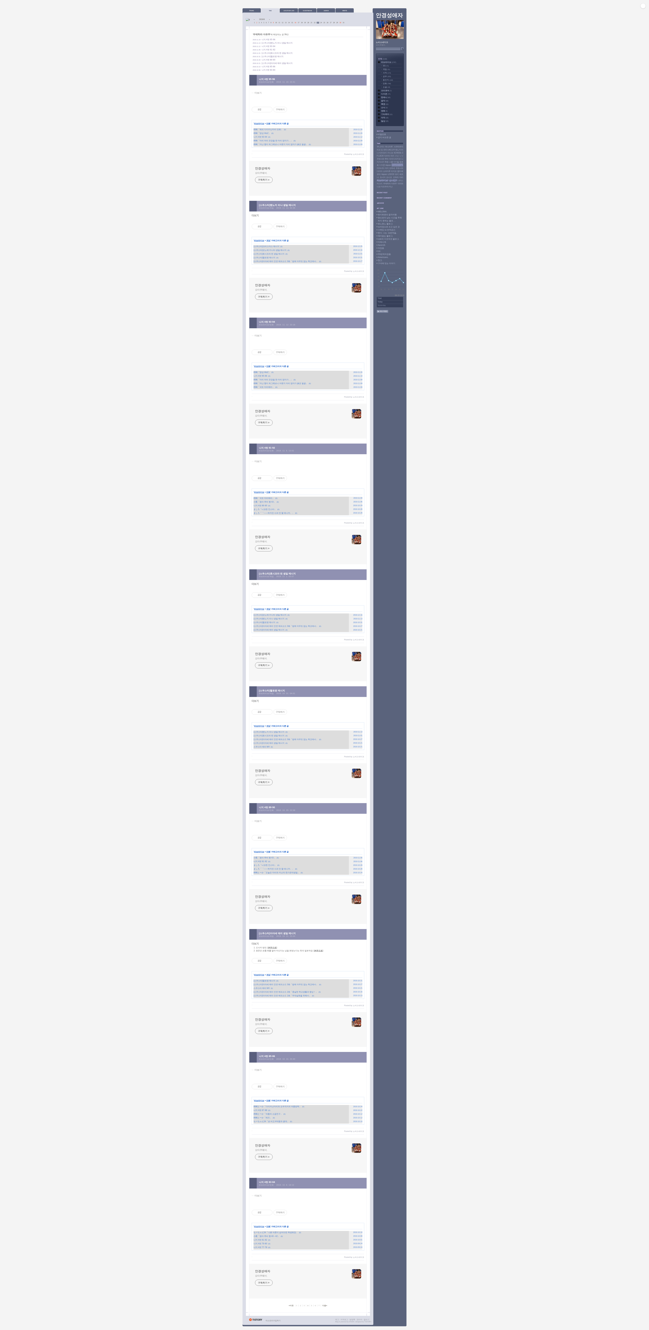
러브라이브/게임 (266, 208)
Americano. (383, 257)
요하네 (392, 168)
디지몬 (385, 94)
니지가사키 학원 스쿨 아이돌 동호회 (390, 162)
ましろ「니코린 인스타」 (265, 509)
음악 (384, 101)
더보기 (258, 92)
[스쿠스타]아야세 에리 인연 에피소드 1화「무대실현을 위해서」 (282, 995)
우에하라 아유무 (390, 183)
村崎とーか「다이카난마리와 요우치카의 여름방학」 (277, 1106)
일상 (384, 121)
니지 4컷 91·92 (268, 50)
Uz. (379, 251)
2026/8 (262, 19)
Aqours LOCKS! (387, 174)
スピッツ (399, 156)
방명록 (352, 1320)
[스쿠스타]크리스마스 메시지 (266, 246)
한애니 (385, 97)
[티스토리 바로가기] (255, 1321)
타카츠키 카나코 (386, 153)
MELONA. (382, 211)
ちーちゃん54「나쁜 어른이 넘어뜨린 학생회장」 (276, 1232)
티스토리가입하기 (273, 1321)
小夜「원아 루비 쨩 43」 (265, 502)
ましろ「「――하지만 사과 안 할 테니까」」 (274, 513)
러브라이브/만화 (266, 82)
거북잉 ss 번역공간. (387, 230)
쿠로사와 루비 (382, 159)
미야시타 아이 (383, 168)
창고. (380, 260)
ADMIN (326, 10)
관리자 (359, 1320)
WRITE (344, 10)
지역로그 (344, 1320)
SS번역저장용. (384, 254)
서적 (387, 73)
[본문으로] (272, 947)
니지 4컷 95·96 (268, 39)
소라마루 (386, 171)
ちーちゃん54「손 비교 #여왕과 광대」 (271, 1121)
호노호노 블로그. (385, 224)
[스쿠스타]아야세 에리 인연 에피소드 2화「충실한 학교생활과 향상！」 (286, 992)
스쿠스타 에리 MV (262, 747)
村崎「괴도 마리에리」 (264, 387)
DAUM (351, 1322)
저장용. (381, 248)
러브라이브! (397, 165)
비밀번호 (382, 134)
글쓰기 (366, 1320)
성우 (387, 76)
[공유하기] (264, 109)
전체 (382, 59)
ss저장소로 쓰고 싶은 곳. (389, 227)
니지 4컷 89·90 (268, 60)
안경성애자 (262, 168)
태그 (337, 1320)
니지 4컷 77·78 (260, 1247)
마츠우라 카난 (386, 186)
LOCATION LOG (289, 10)
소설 (386, 87)
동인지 (388, 80)
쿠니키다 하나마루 (385, 147)
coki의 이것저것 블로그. (388, 239)
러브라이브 (259, 123)
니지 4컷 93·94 (268, 46)
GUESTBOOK (307, 10)
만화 (268, 123)
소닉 (384, 107)
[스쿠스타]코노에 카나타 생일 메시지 (270, 250)
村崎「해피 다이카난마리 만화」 (268, 129)
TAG (270, 10)
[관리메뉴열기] (643, 5)
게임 (268, 240)
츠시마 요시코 (386, 177)
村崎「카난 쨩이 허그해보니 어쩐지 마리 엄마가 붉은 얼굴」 (281, 144)
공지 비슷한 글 (384, 137)
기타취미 (386, 114)
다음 (324, 1305)
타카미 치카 (389, 156)
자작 (384, 117)
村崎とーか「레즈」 (263, 1118)
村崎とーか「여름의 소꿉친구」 (268, 1114)
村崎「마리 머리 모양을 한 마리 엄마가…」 (273, 140)
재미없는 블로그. (385, 236)
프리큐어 (386, 90)
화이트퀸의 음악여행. (387, 214)
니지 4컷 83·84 (268, 70)
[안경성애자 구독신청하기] (382, 312)
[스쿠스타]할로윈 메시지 (272, 56)
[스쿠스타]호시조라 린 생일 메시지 (277, 53)
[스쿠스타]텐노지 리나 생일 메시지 (277, 43)
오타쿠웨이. (261, 173)
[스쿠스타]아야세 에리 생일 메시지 (277, 63)
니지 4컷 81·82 (260, 1240)
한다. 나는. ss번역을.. (387, 233)
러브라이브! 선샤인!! (387, 180)
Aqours (388, 165)
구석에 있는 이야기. (387, 263)
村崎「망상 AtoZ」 (262, 133)
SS (386, 66)
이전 (291, 1305)
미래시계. (382, 242)
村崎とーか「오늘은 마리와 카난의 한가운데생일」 (277, 872)
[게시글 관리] (269, 109)
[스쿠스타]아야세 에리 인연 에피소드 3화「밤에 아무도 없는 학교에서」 (286, 261)
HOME (252, 10)
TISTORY (367, 1322)
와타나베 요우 (389, 150)
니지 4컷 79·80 (260, 1243)
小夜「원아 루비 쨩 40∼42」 (267, 1236)
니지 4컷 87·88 (260, 1110)
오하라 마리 (398, 177)
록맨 (384, 104)
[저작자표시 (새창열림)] (288, 109)
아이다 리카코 (395, 159)
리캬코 (393, 171)
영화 (384, 111)
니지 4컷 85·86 (268, 66)
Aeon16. (382, 245)
